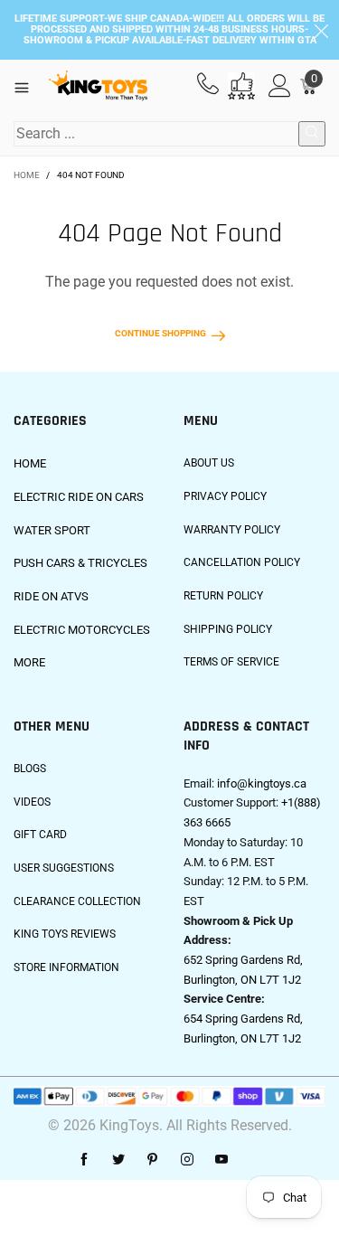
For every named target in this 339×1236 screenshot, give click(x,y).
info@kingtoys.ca (261, 783)
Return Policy (223, 596)
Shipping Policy (228, 629)
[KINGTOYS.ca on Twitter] (118, 1160)
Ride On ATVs (51, 596)
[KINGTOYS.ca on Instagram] (187, 1160)
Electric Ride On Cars (79, 497)
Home (30, 463)
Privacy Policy (225, 496)
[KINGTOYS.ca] (98, 86)
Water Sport (52, 530)
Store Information (66, 967)
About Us (209, 463)
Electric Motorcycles (82, 630)
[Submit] (311, 133)
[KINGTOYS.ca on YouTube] (221, 1160)
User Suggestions (64, 868)
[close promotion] (320, 30)
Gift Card (40, 834)
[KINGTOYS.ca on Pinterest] (153, 1160)
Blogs (30, 768)
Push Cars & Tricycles (80, 563)
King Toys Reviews (65, 934)
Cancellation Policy (242, 562)
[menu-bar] (28, 86)
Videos (32, 802)
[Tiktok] (256, 1160)
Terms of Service (231, 662)
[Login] (279, 86)
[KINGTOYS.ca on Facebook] (84, 1160)
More (29, 662)
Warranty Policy (232, 530)
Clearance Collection (77, 901)
